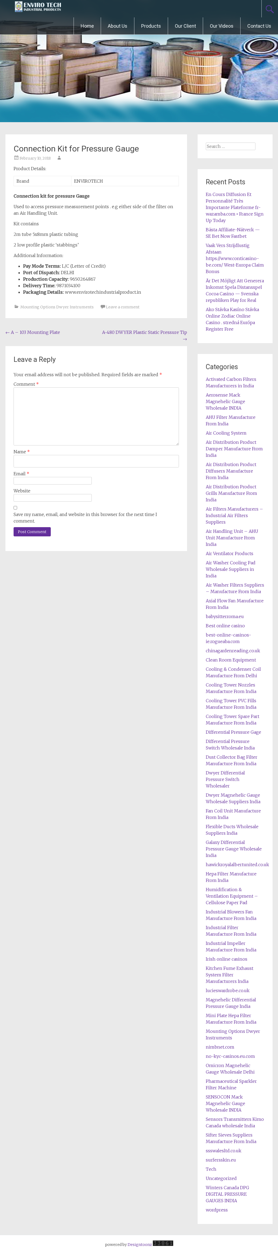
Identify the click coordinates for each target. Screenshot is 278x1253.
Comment (26, 384)
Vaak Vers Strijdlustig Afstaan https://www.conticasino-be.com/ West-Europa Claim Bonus (235, 258)
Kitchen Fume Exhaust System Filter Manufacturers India (229, 975)
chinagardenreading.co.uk (233, 650)
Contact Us (259, 26)
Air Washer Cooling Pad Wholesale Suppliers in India (230, 569)
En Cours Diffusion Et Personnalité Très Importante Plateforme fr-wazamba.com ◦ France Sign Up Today (235, 207)
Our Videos (221, 26)
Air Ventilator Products (229, 553)
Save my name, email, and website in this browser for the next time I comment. (85, 518)
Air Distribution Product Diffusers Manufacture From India (231, 471)
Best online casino (225, 625)
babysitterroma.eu (225, 616)
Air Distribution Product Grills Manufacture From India (231, 493)
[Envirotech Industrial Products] (38, 8)
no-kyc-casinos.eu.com (230, 1056)
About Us (117, 26)
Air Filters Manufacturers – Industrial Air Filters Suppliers (234, 515)
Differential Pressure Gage (233, 732)
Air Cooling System (226, 433)
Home (87, 26)
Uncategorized (221, 1178)
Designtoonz (140, 1244)
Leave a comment (123, 307)
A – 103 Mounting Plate (32, 332)
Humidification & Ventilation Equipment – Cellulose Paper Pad (232, 896)
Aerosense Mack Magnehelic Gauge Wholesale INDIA (225, 401)
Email (21, 473)
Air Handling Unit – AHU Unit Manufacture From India (232, 538)
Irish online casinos (226, 959)
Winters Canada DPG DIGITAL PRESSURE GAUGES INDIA (227, 1194)
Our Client (185, 26)
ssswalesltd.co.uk (223, 1150)
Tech (211, 1169)
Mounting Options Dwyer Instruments (57, 307)
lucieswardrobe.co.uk (227, 990)
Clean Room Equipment (231, 660)
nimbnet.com (220, 1047)
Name (22, 451)
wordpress (217, 1210)
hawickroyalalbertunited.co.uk (237, 864)
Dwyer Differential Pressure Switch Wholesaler (225, 779)
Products (151, 26)
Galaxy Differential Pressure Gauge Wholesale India (234, 849)
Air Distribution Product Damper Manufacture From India (234, 448)
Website (22, 490)
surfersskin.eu (221, 1160)
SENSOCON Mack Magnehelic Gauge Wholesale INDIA (225, 1103)
